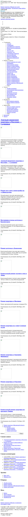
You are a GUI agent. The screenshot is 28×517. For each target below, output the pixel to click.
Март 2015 (6, 475)
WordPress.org (7, 497)
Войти (5, 493)
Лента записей (7, 494)
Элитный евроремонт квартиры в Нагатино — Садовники (11, 122)
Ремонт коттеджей (12, 430)
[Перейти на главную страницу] (1, 500)
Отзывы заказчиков (6, 8)
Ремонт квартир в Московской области (14, 425)
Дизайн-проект (11, 428)
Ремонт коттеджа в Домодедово (11, 248)
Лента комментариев (9, 496)
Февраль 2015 (7, 477)
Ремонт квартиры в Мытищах (11, 301)
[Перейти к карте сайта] (2, 500)
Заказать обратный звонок (8, 19)
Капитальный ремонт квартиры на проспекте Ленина (13, 410)
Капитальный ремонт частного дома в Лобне (15, 460)
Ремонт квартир (11, 429)
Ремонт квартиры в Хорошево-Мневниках (15, 457)
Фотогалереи (7, 426)
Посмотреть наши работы (19, 8)
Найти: (2, 433)
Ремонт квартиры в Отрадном (11, 382)
